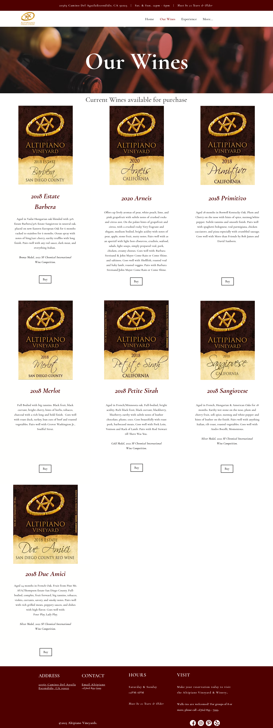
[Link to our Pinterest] (209, 723)
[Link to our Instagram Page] (201, 723)
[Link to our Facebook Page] (193, 723)
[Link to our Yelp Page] (217, 723)
